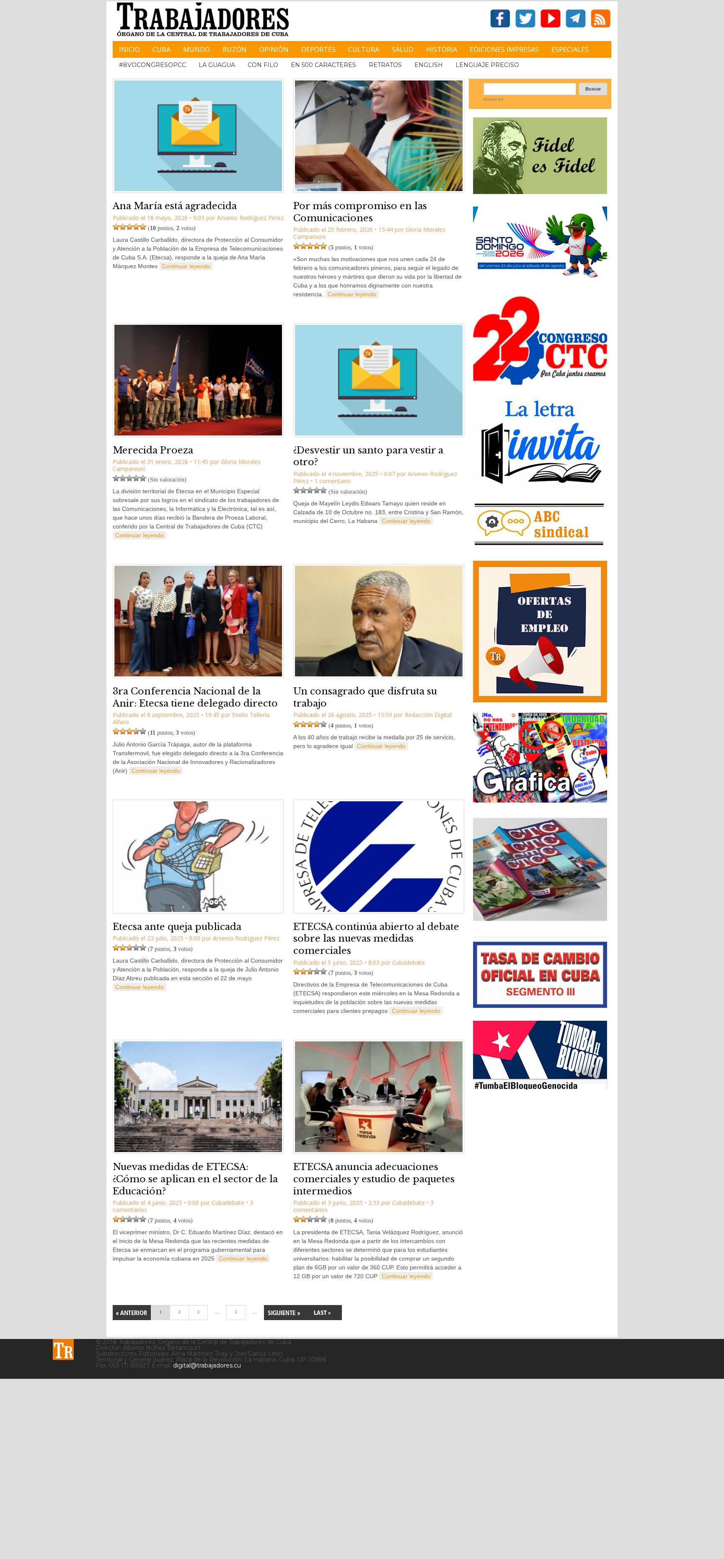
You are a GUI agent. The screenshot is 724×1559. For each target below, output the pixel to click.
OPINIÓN (274, 49)
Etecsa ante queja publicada (177, 926)
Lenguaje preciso (487, 65)
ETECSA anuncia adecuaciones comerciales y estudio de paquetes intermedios (374, 1178)
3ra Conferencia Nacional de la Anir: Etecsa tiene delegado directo (195, 697)
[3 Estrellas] (129, 226)
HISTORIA (441, 49)
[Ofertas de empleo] (540, 631)
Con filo (263, 65)
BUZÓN (234, 49)
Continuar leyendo (186, 266)
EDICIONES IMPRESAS (504, 49)
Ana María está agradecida (175, 206)
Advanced (493, 99)
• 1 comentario (330, 481)
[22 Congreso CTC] (540, 381)
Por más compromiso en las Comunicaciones (360, 212)
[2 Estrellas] (122, 226)
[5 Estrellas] (143, 226)
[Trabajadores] (63, 1349)
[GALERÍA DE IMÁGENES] (540, 799)
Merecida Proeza (153, 450)
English (428, 65)
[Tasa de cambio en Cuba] (540, 1004)
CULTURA (363, 49)
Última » (322, 1312)
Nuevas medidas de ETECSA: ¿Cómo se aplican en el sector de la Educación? (195, 1178)
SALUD (403, 49)
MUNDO (196, 49)
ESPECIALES (570, 49)
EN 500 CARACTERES (323, 65)
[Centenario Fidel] (540, 190)
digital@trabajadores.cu (207, 1365)
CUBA (162, 49)
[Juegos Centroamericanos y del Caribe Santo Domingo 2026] (540, 280)
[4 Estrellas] (136, 226)
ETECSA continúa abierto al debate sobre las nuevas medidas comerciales (376, 938)
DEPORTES (318, 49)
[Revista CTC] (540, 921)
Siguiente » (283, 1312)
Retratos (385, 65)
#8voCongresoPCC (152, 65)
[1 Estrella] (116, 226)
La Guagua (217, 65)
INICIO (129, 49)
